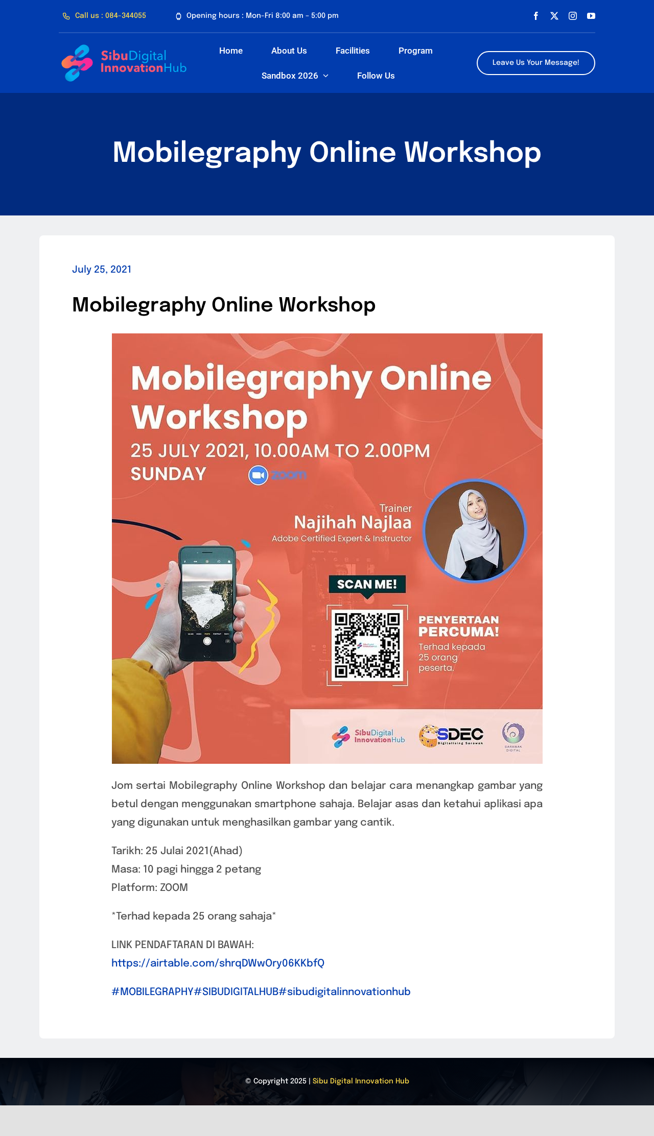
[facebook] (536, 16)
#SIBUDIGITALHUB (236, 992)
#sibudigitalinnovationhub (344, 992)
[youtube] (591, 16)
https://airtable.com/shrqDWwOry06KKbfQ (217, 963)
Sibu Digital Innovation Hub (361, 1081)
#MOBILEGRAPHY (152, 992)
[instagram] (573, 16)
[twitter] (554, 16)
